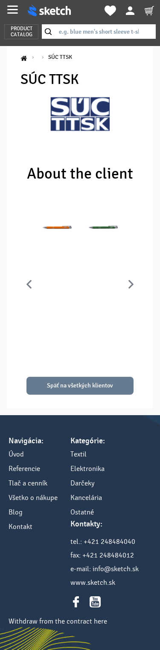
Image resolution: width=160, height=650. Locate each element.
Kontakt (20, 527)
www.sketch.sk (92, 582)
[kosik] (149, 10)
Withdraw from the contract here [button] (58, 621)
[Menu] (12, 10)
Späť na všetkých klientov (80, 385)
